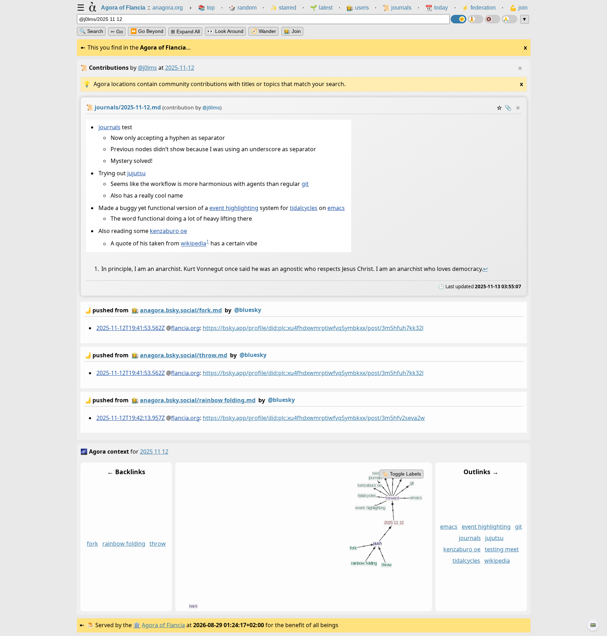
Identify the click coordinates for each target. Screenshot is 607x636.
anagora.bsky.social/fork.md (181, 310)
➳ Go (117, 31)
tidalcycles (303, 208)
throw (157, 544)
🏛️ (136, 625)
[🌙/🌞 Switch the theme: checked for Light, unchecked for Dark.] (458, 19)
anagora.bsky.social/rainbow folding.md (197, 400)
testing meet (502, 549)
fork (92, 544)
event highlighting (233, 208)
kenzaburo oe (168, 231)
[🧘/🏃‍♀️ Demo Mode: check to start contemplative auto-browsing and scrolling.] (475, 19)
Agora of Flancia (163, 625)
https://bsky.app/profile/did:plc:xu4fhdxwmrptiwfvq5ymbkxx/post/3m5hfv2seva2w (313, 417)
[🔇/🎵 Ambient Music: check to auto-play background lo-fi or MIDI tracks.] (492, 19)
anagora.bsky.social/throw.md (183, 355)
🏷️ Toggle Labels (401, 474)
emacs (335, 208)
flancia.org (185, 328)
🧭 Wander (263, 31)
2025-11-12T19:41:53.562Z (130, 328)
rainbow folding (123, 544)
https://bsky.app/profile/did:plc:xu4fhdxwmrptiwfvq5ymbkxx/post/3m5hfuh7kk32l (312, 328)
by (172, 310)
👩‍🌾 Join (292, 31)
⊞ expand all (185, 31)
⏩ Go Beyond (146, 31)
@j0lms (147, 68)
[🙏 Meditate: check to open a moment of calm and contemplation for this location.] (509, 19)
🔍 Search (91, 31)
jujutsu (136, 173)
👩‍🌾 (135, 310)
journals (109, 127)
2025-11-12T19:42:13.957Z (130, 417)
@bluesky (247, 310)
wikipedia (193, 244)
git (305, 184)
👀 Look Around (225, 31)
